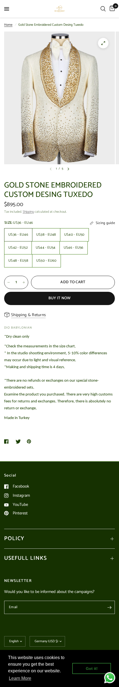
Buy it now (59, 298)
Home (8, 24)
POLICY (14, 538)
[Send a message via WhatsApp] (109, 677)
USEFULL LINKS (25, 558)
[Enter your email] (109, 607)
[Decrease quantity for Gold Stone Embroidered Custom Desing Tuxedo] (8, 282)
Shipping (28, 211)
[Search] (103, 9)
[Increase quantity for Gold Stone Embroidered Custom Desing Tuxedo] (24, 282)
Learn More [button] (20, 678)
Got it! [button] (92, 668)
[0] (111, 9)
